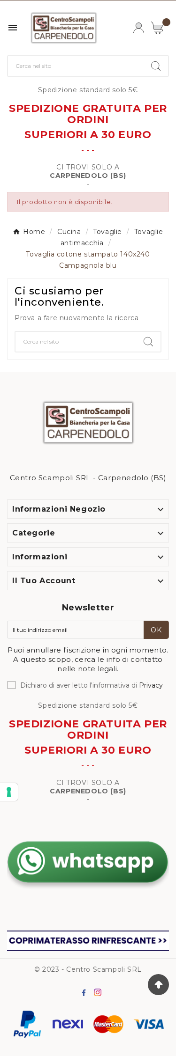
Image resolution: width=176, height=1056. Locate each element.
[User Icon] (138, 27)
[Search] (156, 66)
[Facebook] (85, 994)
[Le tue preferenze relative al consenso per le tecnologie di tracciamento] (9, 792)
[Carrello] (160, 28)
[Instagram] (99, 994)
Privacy (151, 685)
